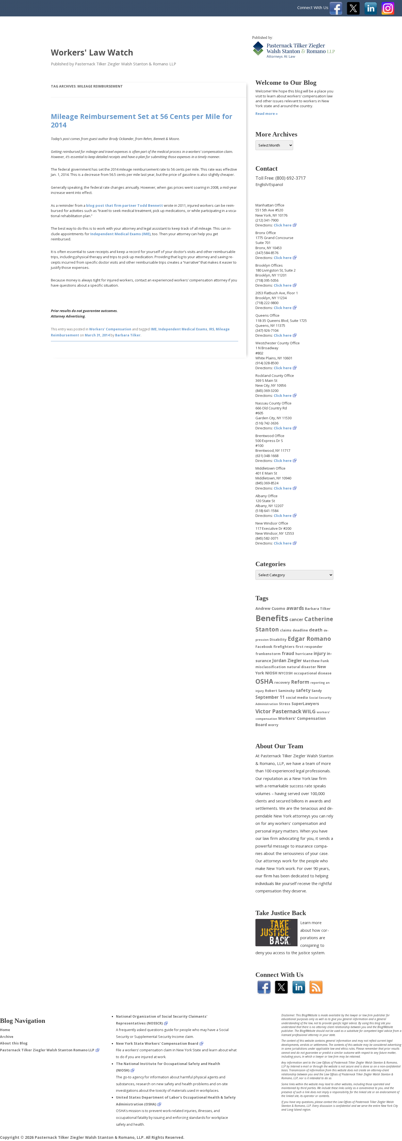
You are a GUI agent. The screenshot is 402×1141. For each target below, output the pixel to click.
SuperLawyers (305, 703)
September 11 (270, 697)
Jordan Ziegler (287, 660)
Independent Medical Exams (182, 329)
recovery (282, 682)
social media (297, 697)
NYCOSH (285, 673)
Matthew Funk (316, 661)
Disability (278, 639)
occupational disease (312, 673)
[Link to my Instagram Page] (387, 13)
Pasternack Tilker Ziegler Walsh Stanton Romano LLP (47, 1050)
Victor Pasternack (278, 711)
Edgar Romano (309, 638)
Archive (6, 1036)
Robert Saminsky (280, 690)
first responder (309, 646)
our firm (263, 875)
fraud (288, 653)
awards (295, 608)
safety (303, 690)
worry (273, 725)
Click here (283, 225)
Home (5, 1030)
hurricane (304, 653)
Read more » (266, 113)
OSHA (264, 681)
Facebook (263, 646)
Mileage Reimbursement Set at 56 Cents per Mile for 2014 (141, 120)
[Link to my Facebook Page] (336, 13)
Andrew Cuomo (270, 608)
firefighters (284, 646)
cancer (296, 619)
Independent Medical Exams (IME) (120, 233)
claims (286, 630)
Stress (284, 704)
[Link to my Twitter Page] (353, 13)
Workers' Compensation (110, 329)
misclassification (270, 667)
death (315, 630)
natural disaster (301, 667)
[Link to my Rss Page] (316, 992)
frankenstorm (268, 653)
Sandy (316, 690)
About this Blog (14, 1043)
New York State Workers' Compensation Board (157, 1043)
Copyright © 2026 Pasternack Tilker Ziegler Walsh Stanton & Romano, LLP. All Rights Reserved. (92, 1137)
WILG (309, 711)
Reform (300, 682)
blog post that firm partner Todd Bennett (124, 205)
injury (320, 653)
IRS (211, 329)
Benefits (271, 618)
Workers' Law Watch (92, 52)
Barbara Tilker (128, 335)
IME (154, 329)
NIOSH (271, 673)
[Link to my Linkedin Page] (370, 13)
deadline (300, 630)
